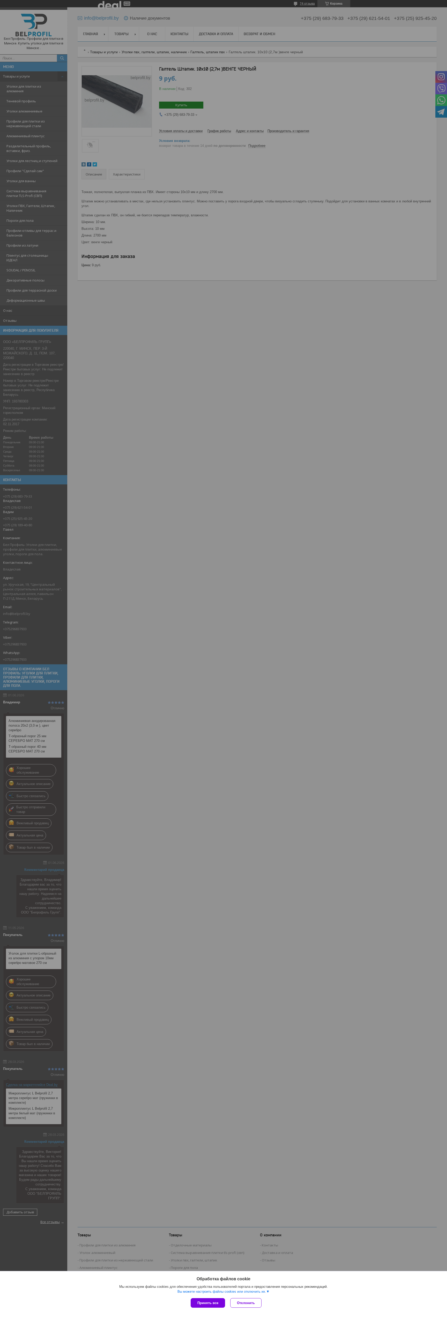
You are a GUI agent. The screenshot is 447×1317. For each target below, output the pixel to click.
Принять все (207, 1303)
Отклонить (246, 1303)
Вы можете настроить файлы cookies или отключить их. (221, 1291)
